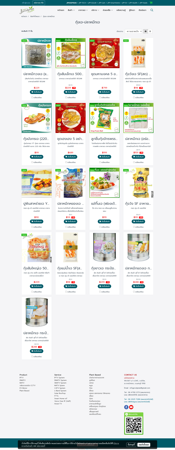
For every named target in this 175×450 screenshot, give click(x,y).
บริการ (94, 10)
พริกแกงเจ (93, 409)
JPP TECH (82, 3)
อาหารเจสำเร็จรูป (95, 404)
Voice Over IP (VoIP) (62, 401)
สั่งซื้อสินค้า (37, 92)
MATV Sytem (59, 385)
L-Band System (60, 390)
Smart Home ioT (60, 398)
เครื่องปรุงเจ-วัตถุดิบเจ (97, 406)
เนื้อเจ (91, 396)
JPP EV (124, 3)
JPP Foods (143, 3)
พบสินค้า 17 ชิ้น (27, 31)
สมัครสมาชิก (39, 3)
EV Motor (23, 388)
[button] (152, 10)
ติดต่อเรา (142, 10)
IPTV (21, 377)
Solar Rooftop (60, 393)
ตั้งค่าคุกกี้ (131, 445)
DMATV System (60, 380)
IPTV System (59, 377)
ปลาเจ (91, 383)
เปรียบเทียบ (38, 97)
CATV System (59, 388)
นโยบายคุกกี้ (41, 446)
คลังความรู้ (121, 10)
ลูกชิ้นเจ (92, 380)
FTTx (56, 396)
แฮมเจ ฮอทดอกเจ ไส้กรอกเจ (99, 393)
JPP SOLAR (92, 3)
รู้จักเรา (132, 10)
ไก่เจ (90, 388)
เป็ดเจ (91, 390)
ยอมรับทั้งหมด (144, 445)
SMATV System (60, 383)
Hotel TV (58, 404)
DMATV (22, 380)
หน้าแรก (61, 10)
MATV (22, 383)
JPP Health (133, 3)
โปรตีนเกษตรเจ (94, 401)
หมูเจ (91, 385)
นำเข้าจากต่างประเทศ (96, 377)
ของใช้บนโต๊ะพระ (95, 414)
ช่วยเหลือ (107, 10)
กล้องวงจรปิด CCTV (27, 385)
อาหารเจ (82, 10)
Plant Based (24, 390)
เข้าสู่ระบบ (26, 3)
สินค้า (70, 10)
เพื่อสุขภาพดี (93, 411)
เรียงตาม (121, 31)
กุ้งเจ (91, 398)
